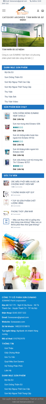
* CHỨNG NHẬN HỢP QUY (22, 192)
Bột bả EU (9, 72)
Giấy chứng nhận (12, 352)
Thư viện (8, 92)
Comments (16, 187)
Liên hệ (7, 370)
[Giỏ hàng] (42, 10)
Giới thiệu (8, 348)
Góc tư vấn (9, 357)
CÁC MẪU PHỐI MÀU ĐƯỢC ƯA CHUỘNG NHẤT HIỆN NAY (25, 182)
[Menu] (4, 10)
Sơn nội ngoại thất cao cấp (17, 82)
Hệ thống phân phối (13, 366)
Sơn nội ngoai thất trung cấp (18, 87)
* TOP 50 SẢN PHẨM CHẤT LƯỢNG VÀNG (23, 202)
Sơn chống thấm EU (14, 77)
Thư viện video (11, 101)
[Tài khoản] (38, 10)
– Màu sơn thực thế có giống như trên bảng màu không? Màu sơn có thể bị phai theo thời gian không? (26, 222)
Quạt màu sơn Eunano (14, 361)
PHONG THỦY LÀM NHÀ (22, 211)
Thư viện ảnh (10, 97)
